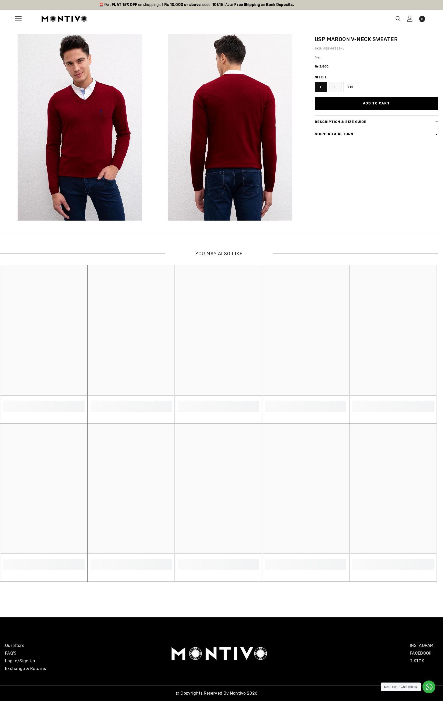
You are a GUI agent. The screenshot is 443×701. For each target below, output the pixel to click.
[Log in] (410, 19)
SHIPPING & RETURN (334, 134)
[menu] (18, 19)
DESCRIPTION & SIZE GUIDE (340, 122)
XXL (350, 87)
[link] (44, 403)
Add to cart (376, 103)
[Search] (398, 19)
